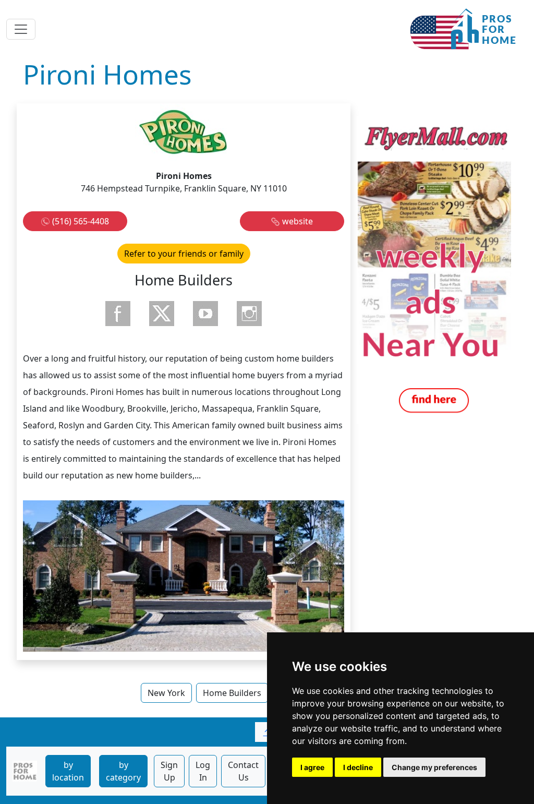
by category (123, 771)
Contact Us (243, 771)
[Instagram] (249, 313)
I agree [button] (312, 767)
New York (166, 693)
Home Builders (232, 693)
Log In (203, 771)
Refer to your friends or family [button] (184, 253)
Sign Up (169, 771)
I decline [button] (358, 767)
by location (68, 771)
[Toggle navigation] (20, 29)
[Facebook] (117, 313)
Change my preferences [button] (434, 767)
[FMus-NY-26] (434, 269)
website (297, 221)
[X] (161, 313)
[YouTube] (205, 313)
